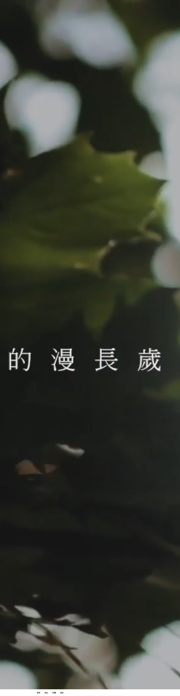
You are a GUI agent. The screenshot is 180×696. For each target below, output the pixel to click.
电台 (46, 693)
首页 (38, 693)
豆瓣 (54, 693)
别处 (62, 693)
